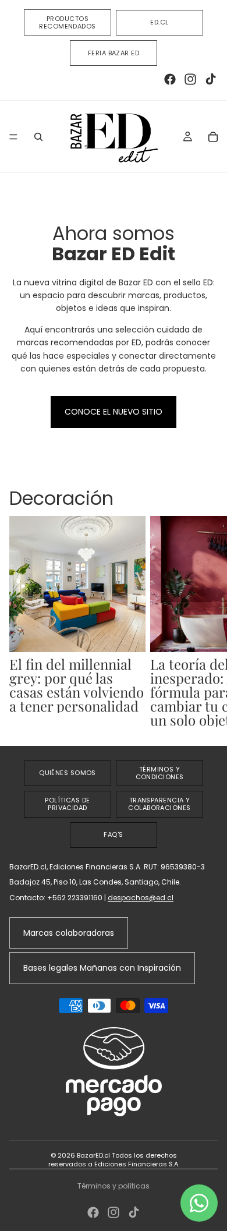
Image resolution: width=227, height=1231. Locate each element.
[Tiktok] (211, 79)
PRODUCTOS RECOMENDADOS (67, 22)
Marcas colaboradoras (68, 933)
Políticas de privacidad (67, 803)
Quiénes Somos (67, 772)
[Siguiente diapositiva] (205, 621)
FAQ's (113, 834)
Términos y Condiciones (160, 773)
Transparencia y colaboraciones (159, 803)
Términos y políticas (113, 1186)
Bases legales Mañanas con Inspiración (102, 968)
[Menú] (13, 136)
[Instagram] (190, 79)
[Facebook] (170, 79)
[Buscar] (38, 137)
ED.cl (159, 22)
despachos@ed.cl (140, 898)
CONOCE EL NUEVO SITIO (113, 412)
